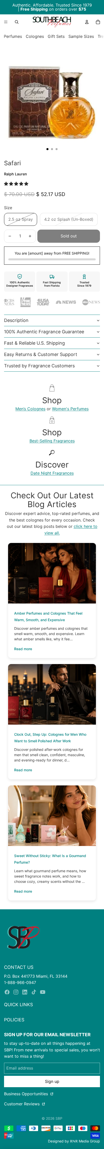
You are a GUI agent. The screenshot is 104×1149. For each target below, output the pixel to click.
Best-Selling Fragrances (52, 440)
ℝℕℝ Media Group (85, 1141)
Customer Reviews (22, 1103)
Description (16, 320)
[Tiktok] (34, 992)
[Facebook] (7, 992)
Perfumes (13, 36)
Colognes (35, 36)
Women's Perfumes (70, 408)
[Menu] (6, 22)
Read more (23, 649)
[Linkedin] (25, 992)
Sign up (52, 1081)
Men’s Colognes (30, 408)
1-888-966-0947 (20, 982)
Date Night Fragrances (52, 473)
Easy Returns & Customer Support (40, 354)
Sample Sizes (81, 36)
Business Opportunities (26, 1093)
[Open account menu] (86, 22)
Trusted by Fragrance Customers (39, 365)
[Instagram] (16, 992)
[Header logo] (51, 22)
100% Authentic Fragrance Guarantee (44, 331)
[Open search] (16, 22)
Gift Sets (56, 36)
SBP (59, 1118)
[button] (17, 183)
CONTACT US (18, 967)
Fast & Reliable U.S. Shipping (34, 343)
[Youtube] (43, 992)
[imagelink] (23, 937)
